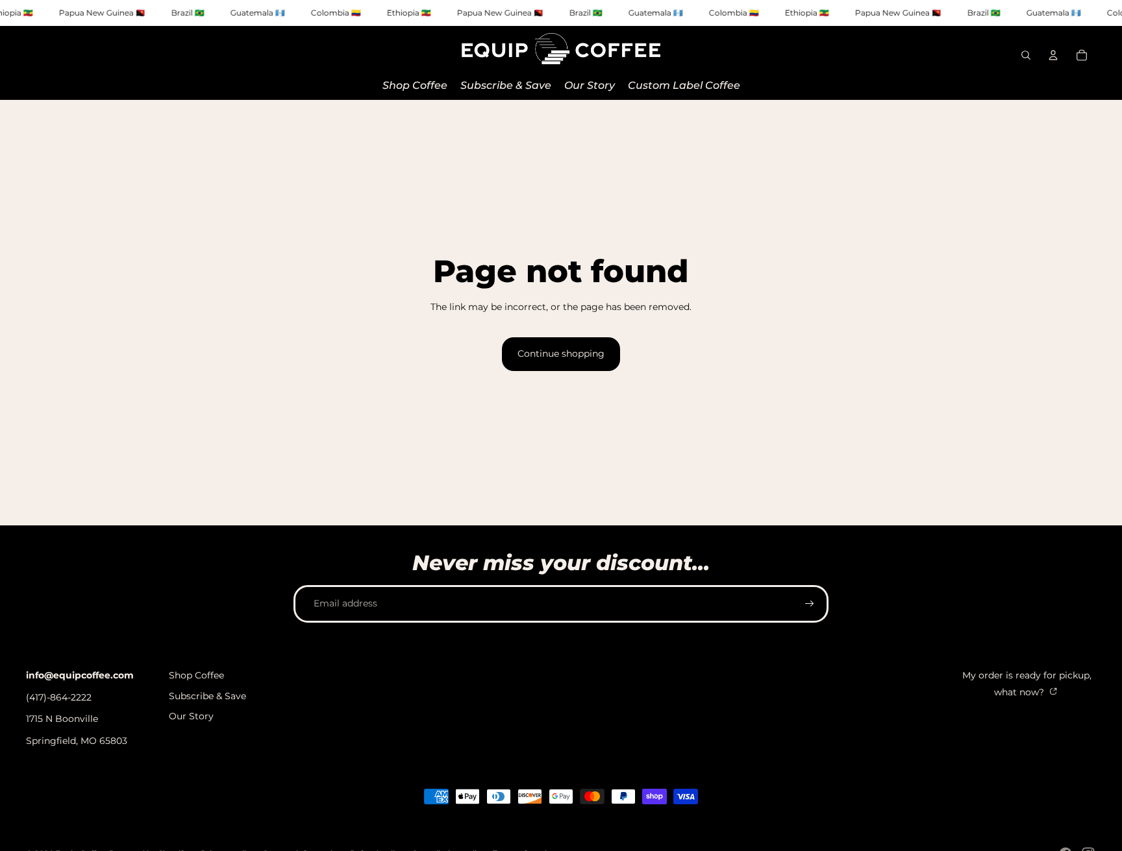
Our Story (191, 716)
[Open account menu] (1053, 55)
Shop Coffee (196, 675)
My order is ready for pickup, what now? (1026, 683)
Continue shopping (561, 353)
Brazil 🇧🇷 (188, 13)
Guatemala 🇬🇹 (258, 13)
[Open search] (1026, 55)
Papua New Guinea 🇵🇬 (102, 13)
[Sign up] (809, 604)
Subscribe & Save (207, 696)
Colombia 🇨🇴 (336, 13)
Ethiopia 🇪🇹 (409, 13)
